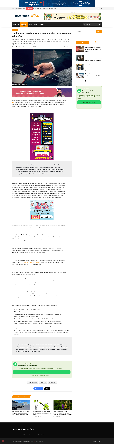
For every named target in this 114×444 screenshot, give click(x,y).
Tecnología (43, 382)
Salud (30, 24)
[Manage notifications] (3, 441)
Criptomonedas (33, 382)
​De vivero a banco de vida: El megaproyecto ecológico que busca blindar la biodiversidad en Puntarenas (63, 413)
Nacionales (15, 24)
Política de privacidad (27, 434)
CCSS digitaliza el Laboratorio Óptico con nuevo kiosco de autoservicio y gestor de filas (55, 8)
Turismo (42, 24)
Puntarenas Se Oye (39, 441)
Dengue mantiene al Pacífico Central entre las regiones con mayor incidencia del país (42, 413)
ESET (13, 102)
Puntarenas (23, 24)
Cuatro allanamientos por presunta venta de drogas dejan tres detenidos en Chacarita (93, 67)
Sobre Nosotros (35, 434)
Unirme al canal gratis (42, 372)
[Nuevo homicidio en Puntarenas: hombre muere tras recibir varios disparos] (80, 49)
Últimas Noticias (41, 434)
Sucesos (35, 24)
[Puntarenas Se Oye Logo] (26, 15)
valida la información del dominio (32, 262)
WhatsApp (53, 382)
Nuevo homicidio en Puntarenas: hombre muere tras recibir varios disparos (93, 49)
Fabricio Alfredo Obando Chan (19, 46)
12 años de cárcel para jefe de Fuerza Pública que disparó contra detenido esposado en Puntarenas (93, 58)
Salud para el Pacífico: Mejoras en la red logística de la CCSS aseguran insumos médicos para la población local (20, 414)
